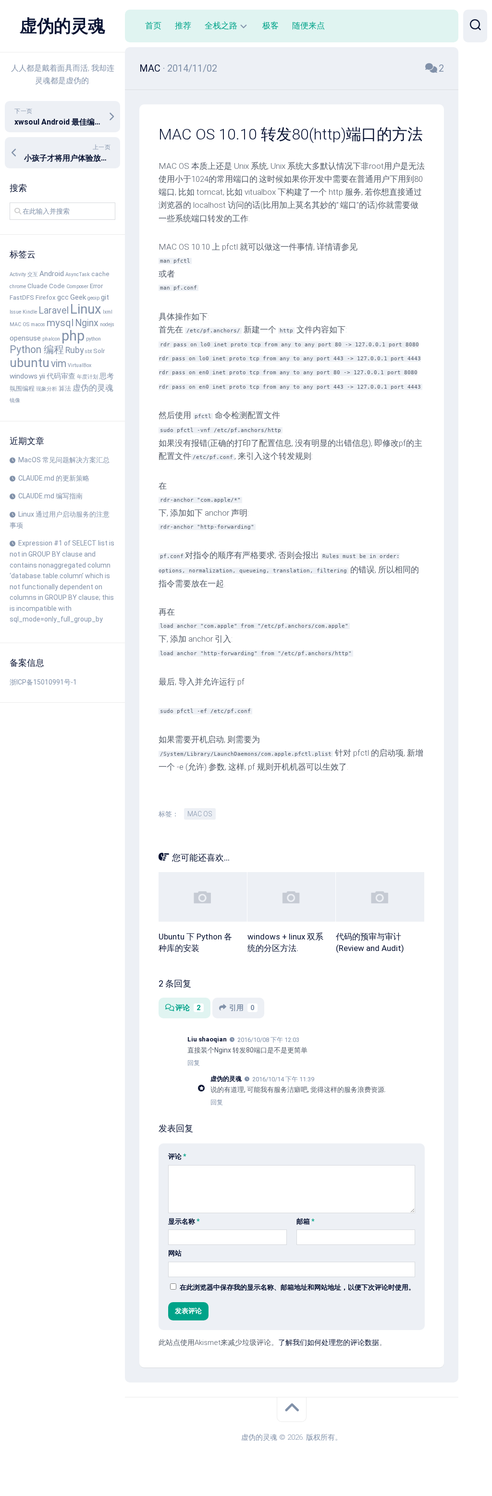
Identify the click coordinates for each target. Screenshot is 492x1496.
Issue (15, 312)
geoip (93, 298)
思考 (106, 376)
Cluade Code (46, 286)
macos (38, 324)
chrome (18, 286)
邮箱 (305, 1221)
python (93, 339)
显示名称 (183, 1221)
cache (100, 274)
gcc (63, 297)
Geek (78, 297)
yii (42, 376)
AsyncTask (77, 274)
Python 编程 (37, 349)
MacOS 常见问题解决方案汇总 (64, 460)
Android (51, 273)
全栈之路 (221, 25)
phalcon (51, 339)
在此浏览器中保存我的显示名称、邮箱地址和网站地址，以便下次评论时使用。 (297, 1287)
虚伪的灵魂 (62, 26)
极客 (270, 25)
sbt (88, 351)
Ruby (74, 350)
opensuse (25, 338)
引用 (242, 1007)
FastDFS (22, 297)
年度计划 (87, 377)
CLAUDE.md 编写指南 (50, 496)
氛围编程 (22, 388)
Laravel (53, 310)
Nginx (86, 323)
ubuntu (29, 362)
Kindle (30, 312)
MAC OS (19, 324)
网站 (175, 1253)
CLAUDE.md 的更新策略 (53, 478)
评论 (188, 1007)
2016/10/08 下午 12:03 (268, 1039)
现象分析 (46, 389)
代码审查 (61, 376)
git (105, 297)
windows (23, 376)
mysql (60, 323)
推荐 (183, 25)
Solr (99, 351)
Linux (85, 309)
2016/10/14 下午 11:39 (283, 1079)
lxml (107, 312)
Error (96, 286)
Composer (77, 286)
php (73, 336)
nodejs (107, 324)
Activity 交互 (24, 274)
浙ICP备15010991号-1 (43, 682)
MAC (149, 68)
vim (58, 363)
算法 (65, 388)
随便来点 (308, 25)
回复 (193, 1062)
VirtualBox (79, 365)
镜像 (15, 400)
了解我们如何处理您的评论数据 (328, 1342)
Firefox (46, 297)
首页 (153, 25)
